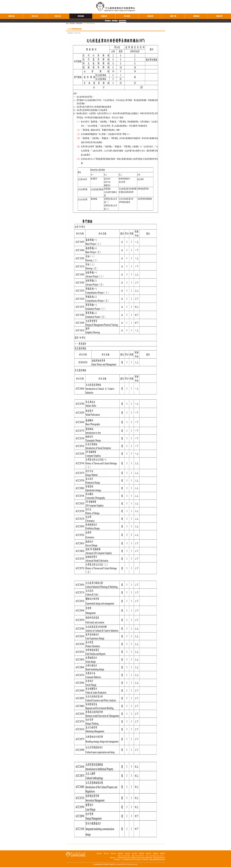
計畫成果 (104, 16)
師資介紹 (58, 16)
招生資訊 (127, 16)
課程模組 (115, 20)
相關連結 (196, 16)
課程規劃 (81, 16)
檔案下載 (173, 16)
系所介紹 (35, 16)
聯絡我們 (219, 16)
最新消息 (11, 16)
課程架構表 (122, 20)
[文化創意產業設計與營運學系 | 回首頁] (115, 7)
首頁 (67, 23)
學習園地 (108, 20)
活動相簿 (150, 16)
